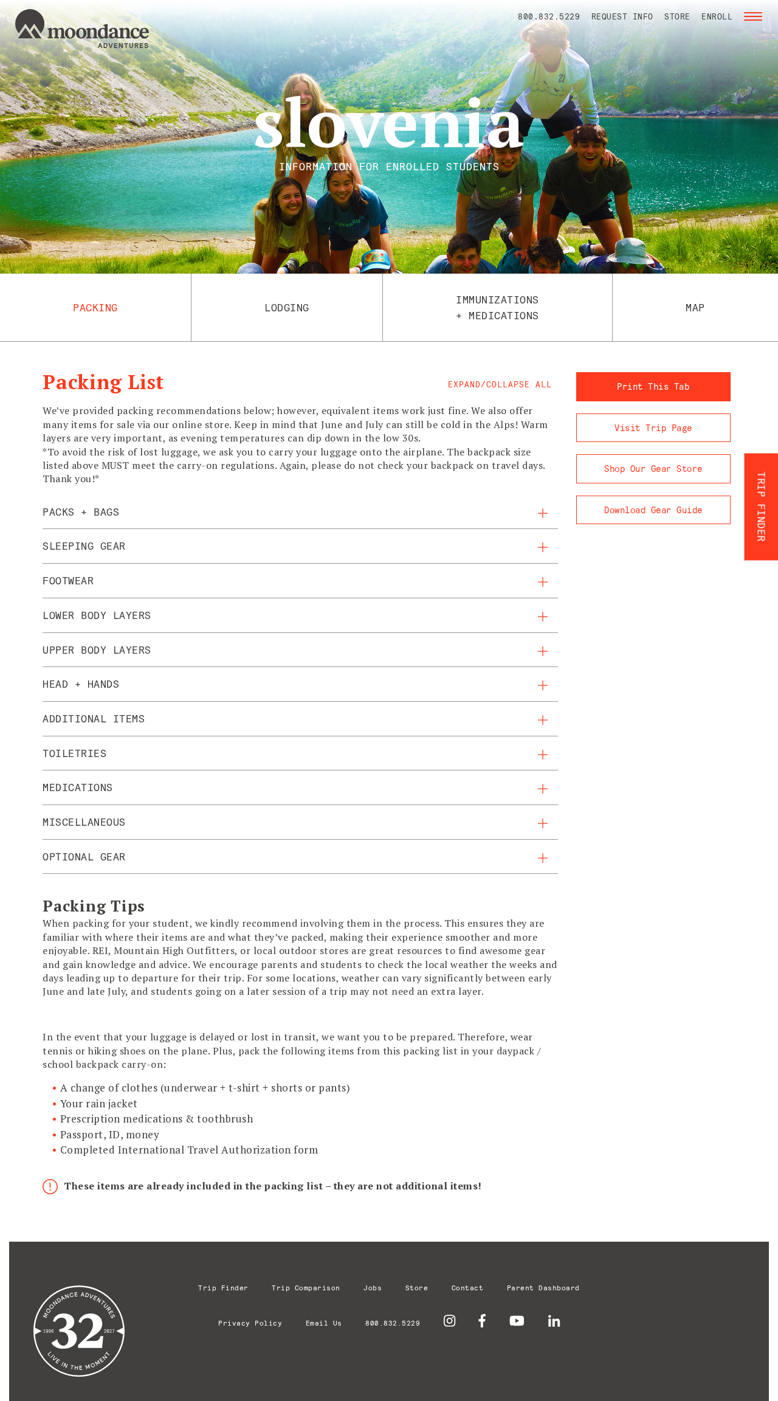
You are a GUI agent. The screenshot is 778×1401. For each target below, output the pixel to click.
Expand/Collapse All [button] (500, 384)
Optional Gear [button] (84, 856)
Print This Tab (653, 386)
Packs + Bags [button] (81, 512)
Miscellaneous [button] (84, 822)
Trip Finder (223, 1287)
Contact (468, 1287)
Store (677, 16)
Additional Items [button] (94, 718)
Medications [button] (78, 787)
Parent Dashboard (543, 1287)
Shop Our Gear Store (653, 468)
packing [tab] (95, 307)
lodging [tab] (286, 307)
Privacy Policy (250, 1322)
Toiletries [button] (74, 753)
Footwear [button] (68, 580)
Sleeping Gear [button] (84, 546)
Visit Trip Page (653, 428)
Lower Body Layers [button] (97, 615)
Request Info (622, 16)
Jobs (372, 1287)
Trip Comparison (306, 1287)
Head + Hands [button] (81, 684)
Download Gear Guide (653, 510)
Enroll (716, 16)
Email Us (324, 1322)
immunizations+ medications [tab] (497, 307)
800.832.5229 (549, 16)
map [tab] (695, 307)
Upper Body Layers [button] (97, 650)
